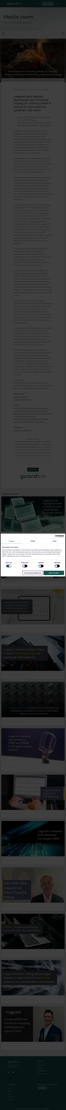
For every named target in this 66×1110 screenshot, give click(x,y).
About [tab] (54, 541)
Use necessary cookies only (32, 573)
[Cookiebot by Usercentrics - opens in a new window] (56, 536)
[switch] (24, 566)
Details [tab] (33, 541)
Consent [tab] (11, 541)
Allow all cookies (54, 573)
